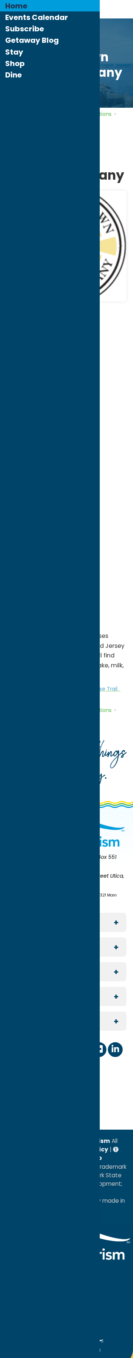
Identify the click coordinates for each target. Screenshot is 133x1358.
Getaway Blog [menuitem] (32, 40)
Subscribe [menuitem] (24, 29)
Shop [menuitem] (15, 63)
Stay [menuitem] (14, 52)
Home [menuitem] (16, 6)
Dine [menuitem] (13, 75)
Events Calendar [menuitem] (36, 17)
